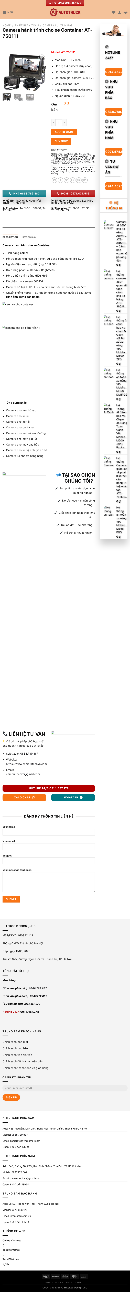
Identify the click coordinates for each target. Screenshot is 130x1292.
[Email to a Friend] (72, 180)
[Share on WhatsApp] (54, 180)
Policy (59, 1282)
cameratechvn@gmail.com (23, 774)
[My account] (119, 12)
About (49, 1282)
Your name (9, 826)
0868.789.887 (28, 753)
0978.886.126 (19, 1209)
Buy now (61, 141)
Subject (7, 855)
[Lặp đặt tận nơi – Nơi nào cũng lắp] (65, 12)
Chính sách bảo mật (15, 1042)
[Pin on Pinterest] (79, 180)
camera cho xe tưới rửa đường (73, 172)
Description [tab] (10, 237)
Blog (69, 1282)
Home (7, 25)
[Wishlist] (113, 12)
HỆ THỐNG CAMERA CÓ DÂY (73, 162)
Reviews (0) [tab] (30, 237)
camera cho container (69, 167)
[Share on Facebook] (60, 180)
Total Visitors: (11, 1259)
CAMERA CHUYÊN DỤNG (64, 156)
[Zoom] (7, 86)
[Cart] (125, 12)
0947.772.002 (38, 996)
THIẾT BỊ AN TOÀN (27, 25)
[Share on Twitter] (66, 180)
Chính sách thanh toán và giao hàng (26, 1068)
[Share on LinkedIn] (85, 180)
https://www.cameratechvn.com (26, 764)
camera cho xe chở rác (71, 169)
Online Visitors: (12, 1240)
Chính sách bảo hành (16, 1048)
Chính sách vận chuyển (17, 1055)
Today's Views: (12, 1249)
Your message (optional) (17, 869)
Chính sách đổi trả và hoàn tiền (22, 1061)
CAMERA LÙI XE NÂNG (57, 25)
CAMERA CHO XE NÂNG (76, 154)
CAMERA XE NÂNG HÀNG (76, 161)
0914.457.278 (32, 1003)
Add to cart (64, 132)
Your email (9, 841)
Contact (79, 1282)
